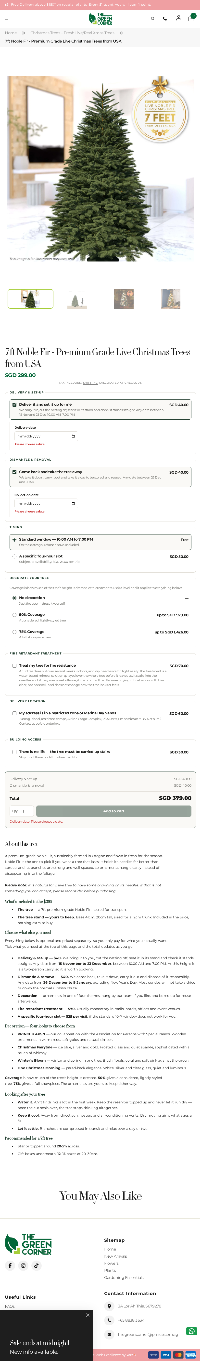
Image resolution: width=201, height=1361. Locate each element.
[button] (9, 18)
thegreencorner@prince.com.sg (146, 1334)
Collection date (26, 495)
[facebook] (10, 1266)
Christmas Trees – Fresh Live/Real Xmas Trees (72, 33)
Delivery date (25, 427)
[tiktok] (36, 1266)
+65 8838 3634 (129, 1320)
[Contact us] (188, 1331)
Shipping (88, 382)
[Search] (149, 18)
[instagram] (23, 1266)
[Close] (87, 1315)
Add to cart (112, 811)
